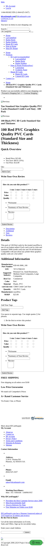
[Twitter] (1, 537)
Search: (4, 29)
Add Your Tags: (7, 305)
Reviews (9, 235)
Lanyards (11, 38)
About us (9, 432)
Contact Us (10, 78)
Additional (10, 231)
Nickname (12, 203)
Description (10, 229)
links (3, 2)
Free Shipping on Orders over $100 (19, 507)
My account (10, 436)
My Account (10, 6)
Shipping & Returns (13, 443)
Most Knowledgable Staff (15, 503)
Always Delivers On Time (16, 505)
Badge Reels (10, 40)
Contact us (10, 434)
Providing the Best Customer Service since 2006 (24, 501)
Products (9, 55)
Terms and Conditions (14, 441)
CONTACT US (7, 18)
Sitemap (9, 445)
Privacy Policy (11, 439)
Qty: (2, 167)
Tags (7, 233)
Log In (8, 8)
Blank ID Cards (12, 44)
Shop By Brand (12, 48)
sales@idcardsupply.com (15, 482)
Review (11, 212)
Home (8, 82)
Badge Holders (11, 42)
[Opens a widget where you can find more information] (36, 543)
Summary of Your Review (18, 207)
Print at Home (11, 46)
